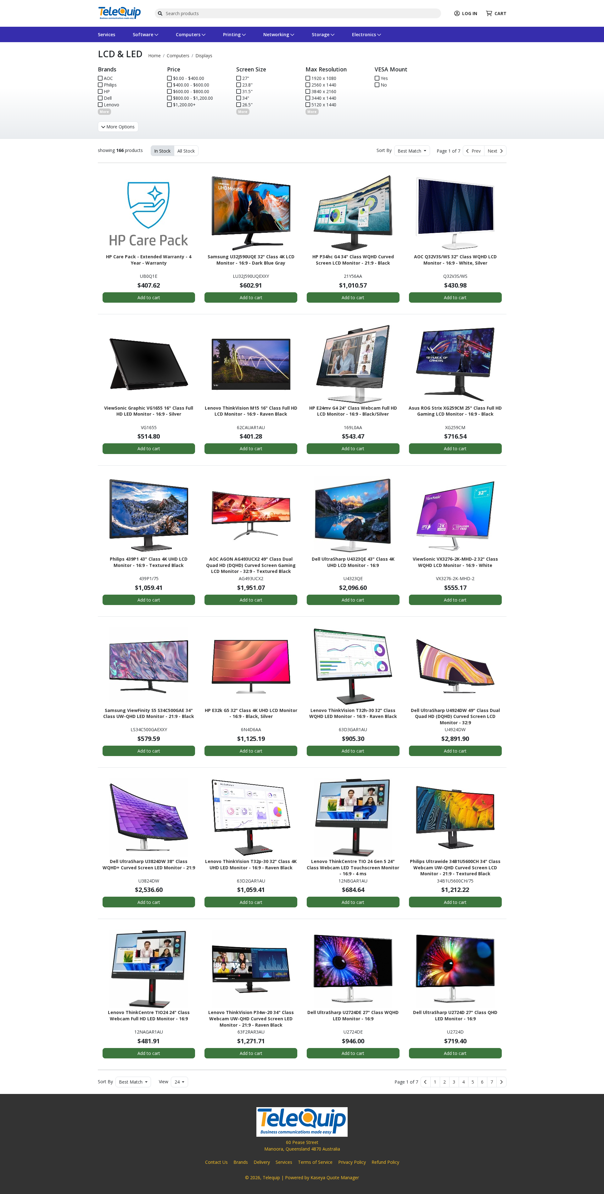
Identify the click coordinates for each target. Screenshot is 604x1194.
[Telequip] (120, 13)
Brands (240, 1162)
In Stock (162, 151)
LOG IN (469, 13)
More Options (120, 127)
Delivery (262, 1162)
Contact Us (216, 1162)
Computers (189, 34)
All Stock (186, 151)
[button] (435, 1082)
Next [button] (494, 151)
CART (500, 13)
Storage (321, 34)
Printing (232, 34)
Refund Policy (385, 1162)
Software (143, 34)
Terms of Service (315, 1162)
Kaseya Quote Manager (334, 1177)
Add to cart (148, 297)
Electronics (364, 34)
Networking (276, 34)
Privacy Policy (352, 1162)
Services (106, 34)
